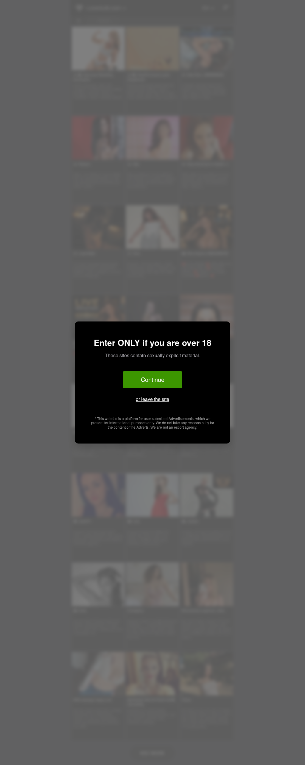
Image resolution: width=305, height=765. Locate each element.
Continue (152, 379)
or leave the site (152, 399)
